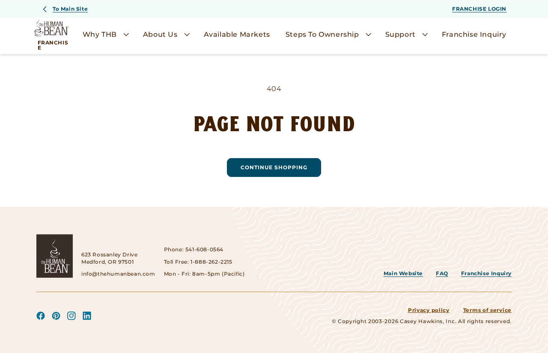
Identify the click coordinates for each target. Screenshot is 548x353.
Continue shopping (274, 167)
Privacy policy (429, 310)
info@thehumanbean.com (118, 274)
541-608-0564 (204, 249)
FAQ (442, 273)
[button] (105, 34)
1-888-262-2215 (211, 262)
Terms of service (487, 310)
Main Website (403, 273)
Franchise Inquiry (486, 273)
